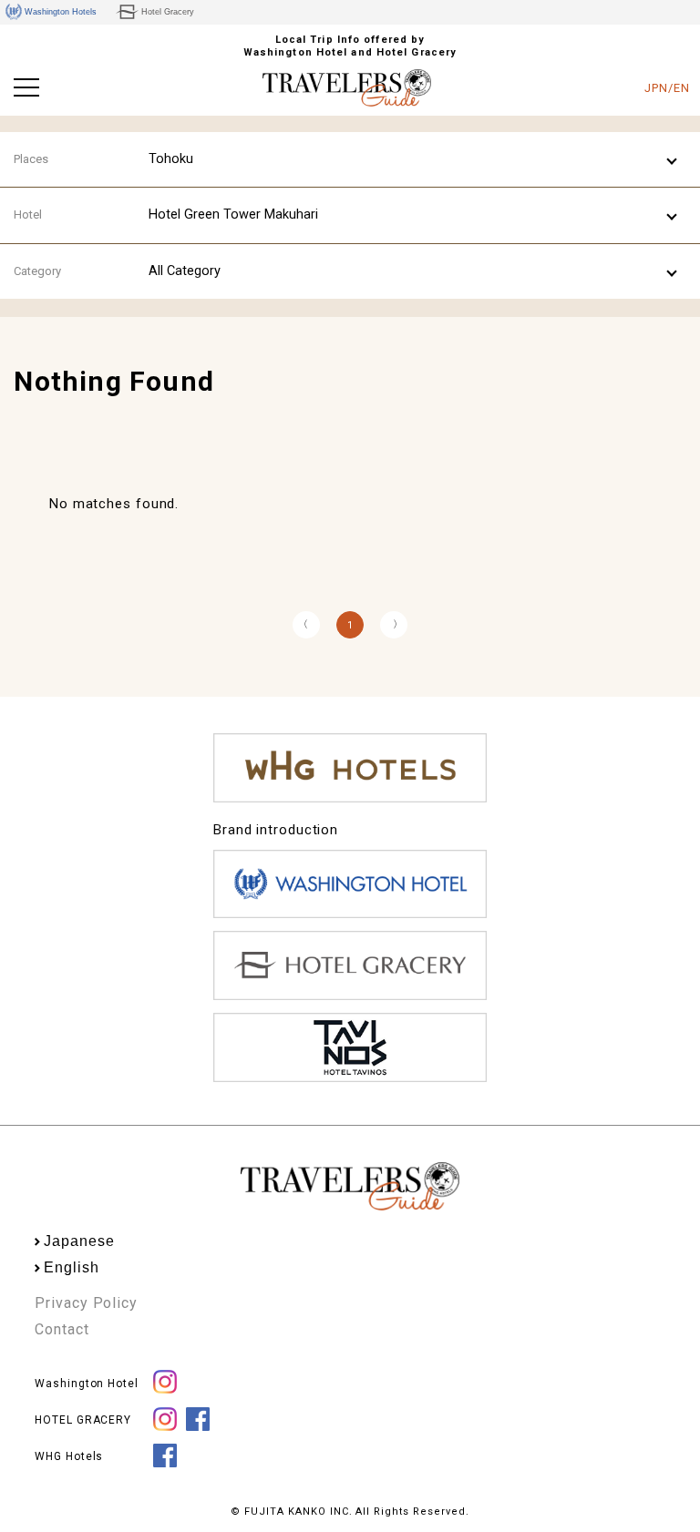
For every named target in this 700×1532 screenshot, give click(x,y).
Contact (61, 1329)
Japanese (79, 1241)
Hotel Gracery (167, 11)
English (71, 1267)
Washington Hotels (61, 11)
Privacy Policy (86, 1303)
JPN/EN (666, 88)
